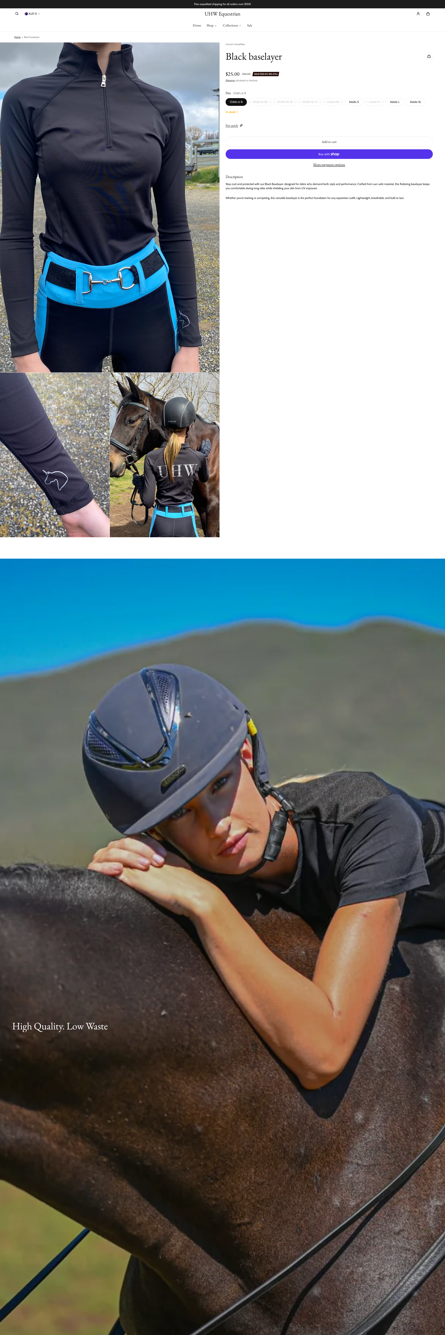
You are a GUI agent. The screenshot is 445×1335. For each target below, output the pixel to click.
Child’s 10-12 (285, 102)
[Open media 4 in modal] (165, 455)
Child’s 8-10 (260, 102)
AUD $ (33, 13)
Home (197, 25)
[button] (17, 14)
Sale (249, 25)
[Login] (418, 14)
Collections (230, 25)
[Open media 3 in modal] (55, 455)
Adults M (374, 102)
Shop (210, 25)
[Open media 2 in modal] (110, 207)
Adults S (354, 102)
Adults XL (415, 102)
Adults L (395, 102)
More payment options (329, 165)
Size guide (232, 125)
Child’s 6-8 (236, 102)
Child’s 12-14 (310, 102)
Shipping (230, 80)
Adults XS (333, 102)
